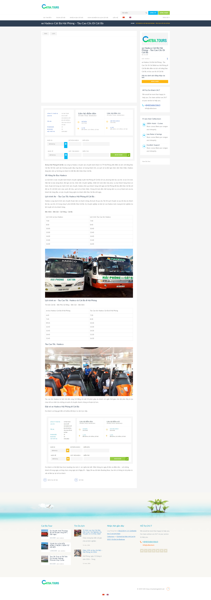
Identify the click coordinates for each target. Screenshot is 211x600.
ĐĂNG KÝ (153, 13)
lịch (53, 33)
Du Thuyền (47, 17)
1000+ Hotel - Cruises (155, 123)
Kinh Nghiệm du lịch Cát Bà (98, 17)
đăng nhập (155, 81)
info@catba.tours (150, 108)
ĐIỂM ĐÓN (86, 140)
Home (133, 23)
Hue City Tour (146, 161)
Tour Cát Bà (60, 17)
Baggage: (50, 129)
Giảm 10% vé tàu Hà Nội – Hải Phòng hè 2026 (92, 551)
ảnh (45, 33)
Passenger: (50, 127)
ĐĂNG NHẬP (164, 13)
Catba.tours (110, 536)
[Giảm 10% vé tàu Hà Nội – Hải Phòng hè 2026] (77, 553)
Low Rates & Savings (154, 134)
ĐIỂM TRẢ (86, 151)
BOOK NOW (119, 155)
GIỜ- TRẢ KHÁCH (74, 151)
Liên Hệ (115, 17)
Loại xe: (49, 115)
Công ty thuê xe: (52, 113)
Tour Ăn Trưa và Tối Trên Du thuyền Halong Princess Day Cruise (58, 558)
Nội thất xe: (51, 131)
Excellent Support (153, 145)
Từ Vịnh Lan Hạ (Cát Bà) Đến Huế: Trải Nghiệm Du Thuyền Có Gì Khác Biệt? (92, 532)
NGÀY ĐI (49, 140)
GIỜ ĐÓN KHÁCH (73, 140)
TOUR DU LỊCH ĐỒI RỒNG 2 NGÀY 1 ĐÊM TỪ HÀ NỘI (59, 545)
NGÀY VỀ (50, 151)
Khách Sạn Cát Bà (76, 17)
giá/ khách (57, 538)
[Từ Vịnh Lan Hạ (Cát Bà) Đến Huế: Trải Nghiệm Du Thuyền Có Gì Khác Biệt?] (77, 533)
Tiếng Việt (166, 17)
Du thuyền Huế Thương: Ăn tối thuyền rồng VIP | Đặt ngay (59, 532)
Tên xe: (49, 121)
